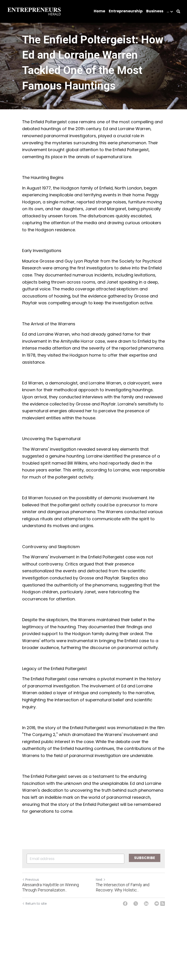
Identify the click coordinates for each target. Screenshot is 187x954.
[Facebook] (125, 903)
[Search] (178, 11)
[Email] (156, 903)
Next (99, 879)
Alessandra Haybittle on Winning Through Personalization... (50, 887)
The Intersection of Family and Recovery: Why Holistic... (122, 887)
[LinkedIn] (146, 903)
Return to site (36, 903)
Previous (32, 879)
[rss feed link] (162, 903)
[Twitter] (135, 903)
